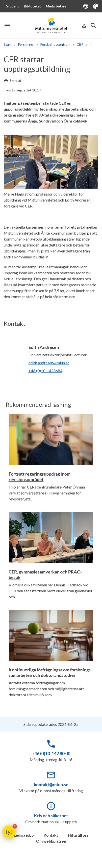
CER (80, 44)
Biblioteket (32, 6)
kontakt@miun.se (51, 784)
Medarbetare (56, 6)
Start (8, 44)
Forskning (26, 44)
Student (12, 6)
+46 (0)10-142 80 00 (51, 753)
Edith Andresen (43, 347)
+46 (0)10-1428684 (45, 370)
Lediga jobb (24, 835)
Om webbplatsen (51, 841)
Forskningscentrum (55, 44)
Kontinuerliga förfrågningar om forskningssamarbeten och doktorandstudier (50, 672)
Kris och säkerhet (51, 815)
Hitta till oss (78, 835)
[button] (9, 832)
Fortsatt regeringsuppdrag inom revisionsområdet (40, 476)
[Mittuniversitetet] (51, 26)
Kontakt (51, 835)
